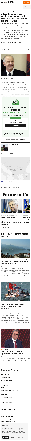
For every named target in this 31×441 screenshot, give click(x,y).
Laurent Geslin (17, 42)
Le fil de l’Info (9, 11)
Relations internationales (20, 11)
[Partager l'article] (8, 49)
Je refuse (13, 437)
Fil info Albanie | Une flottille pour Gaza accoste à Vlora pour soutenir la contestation (13, 306)
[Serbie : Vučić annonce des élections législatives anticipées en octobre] (15, 338)
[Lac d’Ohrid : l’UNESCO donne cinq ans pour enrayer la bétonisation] (15, 248)
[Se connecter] (20, 2)
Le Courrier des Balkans (10, 2)
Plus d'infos (20, 437)
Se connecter (22, 139)
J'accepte (5, 437)
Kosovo (3, 11)
